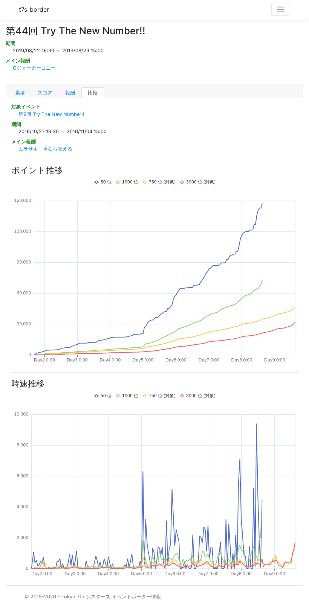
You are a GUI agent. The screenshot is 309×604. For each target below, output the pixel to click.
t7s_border (34, 9)
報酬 (70, 93)
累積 (20, 93)
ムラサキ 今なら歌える (45, 149)
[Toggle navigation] (280, 9)
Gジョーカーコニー (34, 68)
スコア (45, 93)
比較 (93, 93)
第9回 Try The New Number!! (51, 114)
